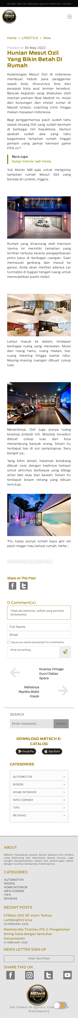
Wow (47, 38)
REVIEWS (10, 898)
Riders (39, 784)
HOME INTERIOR (16, 887)
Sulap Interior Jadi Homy (31, 161)
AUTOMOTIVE (14, 880)
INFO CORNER (14, 891)
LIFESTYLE (30, 38)
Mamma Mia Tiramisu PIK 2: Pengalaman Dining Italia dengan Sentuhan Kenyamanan (37, 934)
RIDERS (9, 883)
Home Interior (39, 792)
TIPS (7, 895)
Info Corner (39, 800)
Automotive (39, 777)
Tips (39, 808)
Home (11, 38)
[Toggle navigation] (69, 16)
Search (61, 723)
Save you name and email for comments (37, 642)
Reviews (39, 815)
